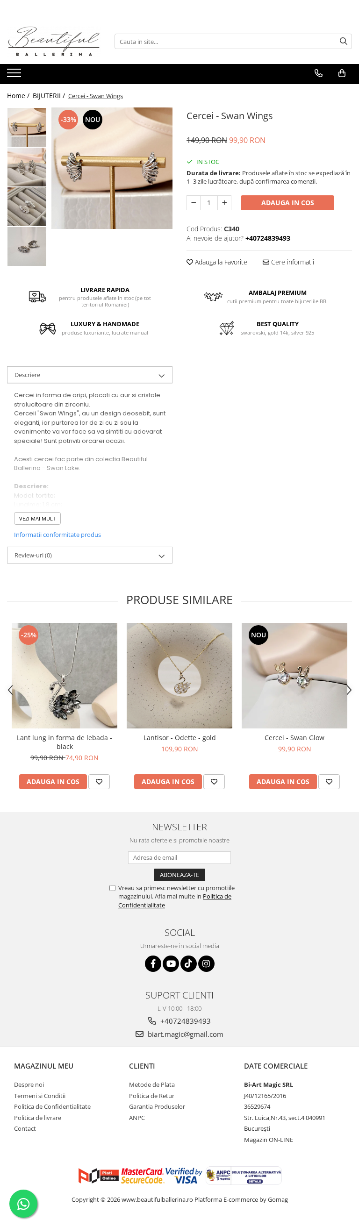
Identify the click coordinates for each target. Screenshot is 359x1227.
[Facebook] (153, 964)
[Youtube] (171, 964)
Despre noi (29, 1084)
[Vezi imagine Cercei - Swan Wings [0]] (26, 127)
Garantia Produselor (157, 1106)
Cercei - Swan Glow (294, 737)
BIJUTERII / (50, 95)
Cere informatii (291, 261)
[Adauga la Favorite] (99, 781)
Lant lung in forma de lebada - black (64, 742)
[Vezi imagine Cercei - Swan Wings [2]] (26, 206)
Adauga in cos (287, 202)
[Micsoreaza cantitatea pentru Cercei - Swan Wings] (194, 202)
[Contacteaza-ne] (318, 73)
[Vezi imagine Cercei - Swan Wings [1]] (26, 167)
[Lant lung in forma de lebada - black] (64, 675)
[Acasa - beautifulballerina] (54, 41)
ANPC (137, 1117)
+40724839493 (184, 1021)
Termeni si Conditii (39, 1095)
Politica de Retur (151, 1095)
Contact (25, 1128)
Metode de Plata (152, 1084)
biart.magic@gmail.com (184, 1034)
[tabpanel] (111, 167)
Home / (19, 95)
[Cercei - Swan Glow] (294, 675)
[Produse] (15, 76)
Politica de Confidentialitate (52, 1106)
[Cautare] (343, 41)
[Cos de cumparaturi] (342, 73)
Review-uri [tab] (33, 555)
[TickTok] (188, 964)
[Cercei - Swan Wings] (111, 167)
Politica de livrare (37, 1117)
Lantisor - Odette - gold (180, 737)
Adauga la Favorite (220, 261)
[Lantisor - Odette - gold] (179, 675)
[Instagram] (206, 964)
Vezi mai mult (37, 518)
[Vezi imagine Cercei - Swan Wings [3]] (26, 246)
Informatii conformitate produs (57, 534)
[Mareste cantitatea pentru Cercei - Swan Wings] (224, 202)
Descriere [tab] (27, 375)
